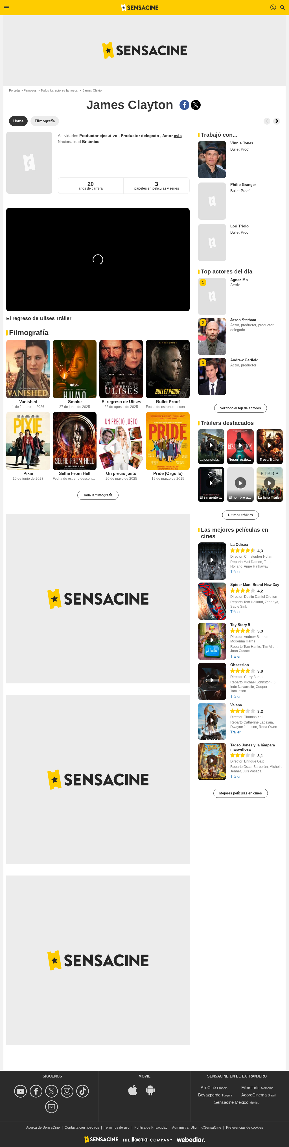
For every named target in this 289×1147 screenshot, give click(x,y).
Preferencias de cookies (244, 1127)
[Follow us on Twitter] (52, 1091)
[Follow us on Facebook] (37, 1091)
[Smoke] (75, 369)
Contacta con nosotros (82, 1127)
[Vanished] (28, 369)
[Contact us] (52, 1106)
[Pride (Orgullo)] (168, 441)
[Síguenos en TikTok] (83, 1091)
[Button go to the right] (276, 121)
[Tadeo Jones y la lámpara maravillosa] (212, 761)
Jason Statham (243, 320)
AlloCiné (208, 1087)
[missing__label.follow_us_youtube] (21, 1091)
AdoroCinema (254, 1094)
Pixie (28, 473)
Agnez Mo (239, 280)
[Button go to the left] (267, 121)
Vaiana (236, 705)
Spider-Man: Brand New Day (254, 585)
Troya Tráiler (270, 460)
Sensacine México (231, 1102)
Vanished (28, 401)
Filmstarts (250, 1087)
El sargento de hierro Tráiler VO (212, 497)
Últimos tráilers (240, 515)
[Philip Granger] (212, 201)
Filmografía (28, 332)
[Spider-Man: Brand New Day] (212, 601)
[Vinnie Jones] (212, 159)
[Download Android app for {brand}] (153, 1089)
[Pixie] (28, 441)
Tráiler (235, 572)
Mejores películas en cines (240, 793)
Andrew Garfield (244, 360)
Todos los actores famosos (59, 90)
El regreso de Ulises (121, 401)
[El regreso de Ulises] (121, 369)
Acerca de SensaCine (43, 1127)
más (178, 135)
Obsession (239, 665)
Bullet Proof (168, 401)
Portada (14, 90)
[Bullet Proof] (168, 369)
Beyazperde (209, 1094)
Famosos (30, 90)
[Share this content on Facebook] (184, 105)
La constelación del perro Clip (212, 460)
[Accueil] (139, 7)
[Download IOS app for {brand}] (136, 1089)
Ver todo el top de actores (240, 408)
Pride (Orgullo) (168, 473)
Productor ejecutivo (99, 135)
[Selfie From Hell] (75, 441)
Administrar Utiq (184, 1127)
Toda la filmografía (98, 495)
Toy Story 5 (240, 625)
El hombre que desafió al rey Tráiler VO (241, 497)
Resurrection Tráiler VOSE (241, 460)
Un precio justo (121, 473)
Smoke (75, 401)
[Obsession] (212, 681)
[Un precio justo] (121, 441)
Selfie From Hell (74, 473)
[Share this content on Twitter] (196, 105)
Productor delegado (140, 135)
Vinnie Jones (241, 143)
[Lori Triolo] (212, 242)
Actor (168, 135)
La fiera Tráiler (269, 497)
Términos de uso (117, 1127)
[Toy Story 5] (212, 641)
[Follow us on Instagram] (68, 1091)
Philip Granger (243, 185)
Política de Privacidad (151, 1127)
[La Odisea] (212, 561)
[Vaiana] (212, 721)
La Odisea (239, 544)
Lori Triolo (239, 226)
